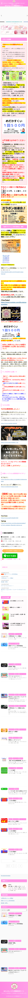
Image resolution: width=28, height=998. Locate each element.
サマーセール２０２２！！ (15, 677)
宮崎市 (14, 764)
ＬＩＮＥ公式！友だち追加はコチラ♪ (17, 792)
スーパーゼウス (23, 712)
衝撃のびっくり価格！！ (16, 608)
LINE (23, 795)
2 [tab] (12, 24)
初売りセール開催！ (13, 733)
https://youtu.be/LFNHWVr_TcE (9, 444)
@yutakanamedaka (5, 877)
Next (27, 16)
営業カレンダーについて (14, 741)
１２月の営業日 (12, 802)
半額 (14, 825)
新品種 (23, 713)
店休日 (15, 744)
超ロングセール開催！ (14, 822)
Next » (14, 862)
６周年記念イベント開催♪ (14, 637)
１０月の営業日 (12, 853)
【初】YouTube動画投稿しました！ (17, 762)
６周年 (15, 640)
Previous (1, 16)
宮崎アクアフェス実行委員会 (15, 647)
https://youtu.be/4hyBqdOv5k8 (9, 519)
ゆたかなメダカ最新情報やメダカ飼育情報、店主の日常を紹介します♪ (14, 994)
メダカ (16, 639)
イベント (11, 640)
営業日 (12, 744)
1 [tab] (11, 24)
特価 (14, 774)
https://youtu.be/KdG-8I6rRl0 (9, 425)
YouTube (21, 764)
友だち (23, 794)
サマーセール (18, 680)
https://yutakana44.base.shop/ (9, 488)
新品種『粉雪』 (12, 668)
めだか (14, 650)
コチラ (10, 547)
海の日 (23, 702)
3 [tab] (13, 24)
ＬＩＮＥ (17, 774)
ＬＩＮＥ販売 (11, 771)
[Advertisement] (14, 14)
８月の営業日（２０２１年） (17, 602)
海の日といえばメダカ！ (20, 701)
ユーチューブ (18, 763)
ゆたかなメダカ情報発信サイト (14, 5)
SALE (16, 825)
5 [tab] (16, 24)
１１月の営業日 (12, 832)
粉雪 (14, 670)
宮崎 (23, 669)
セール (24, 824)
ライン (20, 773)
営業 (17, 803)
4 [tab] (15, 24)
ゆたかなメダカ (21, 639)
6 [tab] (17, 24)
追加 (26, 794)
